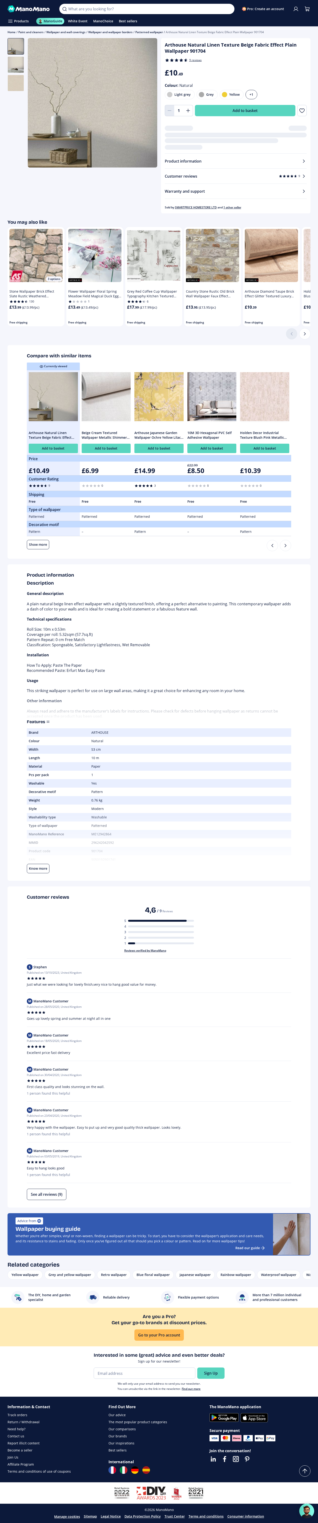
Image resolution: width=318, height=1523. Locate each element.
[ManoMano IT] (123, 1470)
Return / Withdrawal (24, 1422)
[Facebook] (224, 1459)
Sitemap (90, 1516)
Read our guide (247, 1248)
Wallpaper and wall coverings (65, 32)
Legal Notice (111, 1516)
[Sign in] (296, 9)
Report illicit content (24, 1443)
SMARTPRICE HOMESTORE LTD (196, 207)
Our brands (118, 1436)
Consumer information (245, 1516)
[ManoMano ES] (146, 1470)
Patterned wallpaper (149, 32)
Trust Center (175, 1516)
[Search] (64, 9)
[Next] (304, 333)
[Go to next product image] (147, 103)
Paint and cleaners (31, 32)
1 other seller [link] (232, 207)
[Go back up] (304, 1471)
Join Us (13, 1457)
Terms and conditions (206, 1516)
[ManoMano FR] (112, 1470)
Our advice (117, 1415)
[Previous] (272, 545)
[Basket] (307, 9)
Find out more (191, 1389)
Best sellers (118, 1450)
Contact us (16, 1436)
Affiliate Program (21, 1464)
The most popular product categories (138, 1422)
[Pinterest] (247, 1459)
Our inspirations (121, 1443)
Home (12, 32)
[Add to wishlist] (302, 110)
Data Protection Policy (143, 1516)
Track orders (17, 1415)
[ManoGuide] (306, 1511)
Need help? (16, 1429)
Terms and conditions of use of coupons (39, 1471)
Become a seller (20, 1450)
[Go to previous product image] (37, 103)
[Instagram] (236, 1459)
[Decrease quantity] (169, 110)
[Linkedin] (213, 1459)
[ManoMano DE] (135, 1470)
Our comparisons (122, 1429)
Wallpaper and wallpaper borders (110, 32)
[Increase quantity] (188, 110)
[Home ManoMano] (30, 9)
